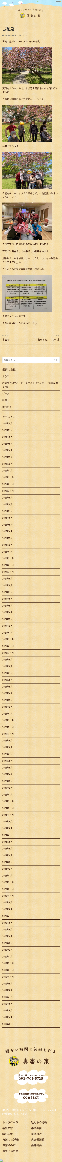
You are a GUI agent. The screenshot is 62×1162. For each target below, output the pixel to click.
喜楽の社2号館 (11, 1139)
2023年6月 (7, 680)
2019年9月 (7, 984)
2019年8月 (7, 990)
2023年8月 (7, 666)
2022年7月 (7, 754)
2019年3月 (7, 1024)
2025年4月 (7, 531)
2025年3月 (7, 538)
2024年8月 (7, 585)
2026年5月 (7, 444)
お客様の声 (9, 1145)
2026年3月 (7, 457)
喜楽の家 (7, 1128)
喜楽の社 (36, 1134)
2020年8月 (7, 909)
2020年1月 (7, 956)
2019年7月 (7, 997)
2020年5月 (7, 929)
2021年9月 (7, 821)
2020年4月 (7, 936)
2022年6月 (7, 761)
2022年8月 (7, 747)
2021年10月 (8, 815)
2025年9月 (7, 498)
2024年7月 (7, 592)
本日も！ (7, 407)
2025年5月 (7, 525)
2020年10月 (8, 896)
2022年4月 (7, 774)
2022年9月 (7, 740)
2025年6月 (7, 518)
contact (31, 1096)
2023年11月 (8, 646)
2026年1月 (7, 470)
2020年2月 (7, 950)
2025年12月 (8, 477)
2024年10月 (8, 572)
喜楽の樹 (36, 1128)
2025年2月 (7, 545)
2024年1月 (7, 633)
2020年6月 (7, 923)
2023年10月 (8, 653)
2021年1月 (7, 876)
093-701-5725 (31, 1078)
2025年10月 (8, 491)
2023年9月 (7, 659)
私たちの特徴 (39, 1122)
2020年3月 (7, 943)
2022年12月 (8, 720)
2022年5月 (7, 767)
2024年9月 (7, 578)
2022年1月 (7, 795)
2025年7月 (7, 511)
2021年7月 (7, 835)
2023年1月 (7, 714)
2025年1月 (7, 552)
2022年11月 (8, 727)
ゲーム (5, 394)
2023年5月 (7, 687)
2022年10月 (8, 734)
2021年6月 (7, 842)
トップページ (10, 1122)
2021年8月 (7, 828)
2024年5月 (7, 606)
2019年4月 (7, 1017)
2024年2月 (7, 626)
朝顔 (4, 400)
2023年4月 (7, 693)
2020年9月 (7, 902)
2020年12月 (8, 882)
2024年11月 (8, 565)
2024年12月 (8, 558)
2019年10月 (8, 977)
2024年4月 (7, 612)
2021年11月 (8, 808)
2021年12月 (8, 801)
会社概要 (36, 1145)
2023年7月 (7, 673)
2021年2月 (7, 869)
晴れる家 (7, 1134)
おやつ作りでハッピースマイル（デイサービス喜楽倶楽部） (30, 385)
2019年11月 (8, 970)
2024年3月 (7, 619)
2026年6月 (7, 437)
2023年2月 (7, 707)
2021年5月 (7, 848)
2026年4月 (7, 450)
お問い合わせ (10, 1151)
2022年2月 (7, 788)
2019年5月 (7, 1010)
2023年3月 (7, 700)
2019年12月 (8, 963)
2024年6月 (7, 599)
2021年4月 (7, 855)
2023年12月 (8, 639)
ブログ (24, 35)
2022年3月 (7, 781)
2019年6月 (7, 1004)
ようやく (7, 376)
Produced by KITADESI (14, 1114)
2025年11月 (8, 484)
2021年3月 (7, 862)
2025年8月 (7, 504)
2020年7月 (7, 916)
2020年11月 (8, 889)
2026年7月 (7, 430)
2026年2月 (7, 464)
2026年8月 (7, 423)
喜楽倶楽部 (37, 1139)
